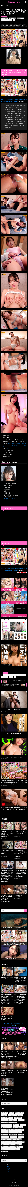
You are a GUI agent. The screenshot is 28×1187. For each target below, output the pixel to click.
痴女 (4, 1146)
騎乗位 (4, 1151)
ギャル (21, 1120)
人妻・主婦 (13, 1134)
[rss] (13, 1180)
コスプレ (5, 1122)
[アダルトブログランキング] (9, 1171)
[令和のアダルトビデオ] (14, 2)
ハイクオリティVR (7, 1127)
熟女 (11, 1144)
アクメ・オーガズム (7, 1117)
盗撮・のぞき (12, 1146)
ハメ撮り (5, 1129)
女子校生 (19, 18)
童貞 (14, 20)
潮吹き (4, 1144)
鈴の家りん (5, 16)
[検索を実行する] (25, 910)
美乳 (4, 1149)
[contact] (15, 1180)
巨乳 (18, 1139)
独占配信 (10, 20)
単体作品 (14, 18)
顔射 (17, 1149)
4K (11, 1112)
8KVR (4, 1115)
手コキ (10, 1141)
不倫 (19, 1132)
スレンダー (13, 1122)
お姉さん (19, 1115)
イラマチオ (17, 1117)
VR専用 (11, 1115)
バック (12, 1129)
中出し (10, 18)
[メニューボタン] (2, 2)
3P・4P (5, 1112)
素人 (20, 1146)
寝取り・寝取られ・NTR (8, 1139)
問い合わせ (14, 1182)
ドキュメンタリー (7, 1124)
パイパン (5, 1132)
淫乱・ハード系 (4, 20)
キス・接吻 (13, 1120)
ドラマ (16, 1124)
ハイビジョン (5, 18)
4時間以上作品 (19, 1112)
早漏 (22, 18)
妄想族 (21, 1137)
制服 (21, 1134)
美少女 (10, 1149)
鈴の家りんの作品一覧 (9, 499)
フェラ (12, 1132)
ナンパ (23, 1124)
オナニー (5, 1120)
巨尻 (4, 1141)
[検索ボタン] (26, 2)
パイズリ (20, 1129)
